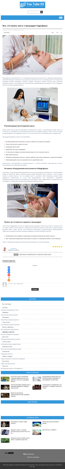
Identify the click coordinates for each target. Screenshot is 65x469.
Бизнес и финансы (8, 327)
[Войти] (23, 12)
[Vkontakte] (49, 453)
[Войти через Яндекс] (9, 275)
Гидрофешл (23, 254)
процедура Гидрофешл (43, 254)
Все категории (6, 304)
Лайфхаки (5, 312)
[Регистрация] (25, 12)
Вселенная (5, 361)
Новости (10, 30)
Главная (5, 30)
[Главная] (32, 7)
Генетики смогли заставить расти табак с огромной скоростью (20, 438)
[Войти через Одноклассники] (9, 280)
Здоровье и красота (19, 30)
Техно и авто (6, 322)
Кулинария (5, 317)
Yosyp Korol (13, 248)
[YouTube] (58, 453)
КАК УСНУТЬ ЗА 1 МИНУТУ (49, 430)
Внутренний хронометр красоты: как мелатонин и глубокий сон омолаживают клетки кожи (51, 378)
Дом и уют (5, 337)
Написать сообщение (33, 457)
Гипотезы (5, 366)
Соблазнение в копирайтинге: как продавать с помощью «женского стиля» (52, 386)
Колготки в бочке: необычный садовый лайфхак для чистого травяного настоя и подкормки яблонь (20, 379)
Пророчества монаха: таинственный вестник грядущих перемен (20, 394)
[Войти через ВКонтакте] (9, 270)
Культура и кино (7, 346)
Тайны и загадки (7, 356)
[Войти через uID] (9, 267)
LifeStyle (5, 307)
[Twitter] (52, 453)
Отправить (35, 289)
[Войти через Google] (9, 277)
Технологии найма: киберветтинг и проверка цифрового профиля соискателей (21, 386)
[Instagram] (61, 453)
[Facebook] (55, 453)
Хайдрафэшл (31, 254)
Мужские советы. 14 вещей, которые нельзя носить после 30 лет (20, 431)
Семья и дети (6, 342)
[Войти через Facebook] (9, 272)
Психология (5, 351)
